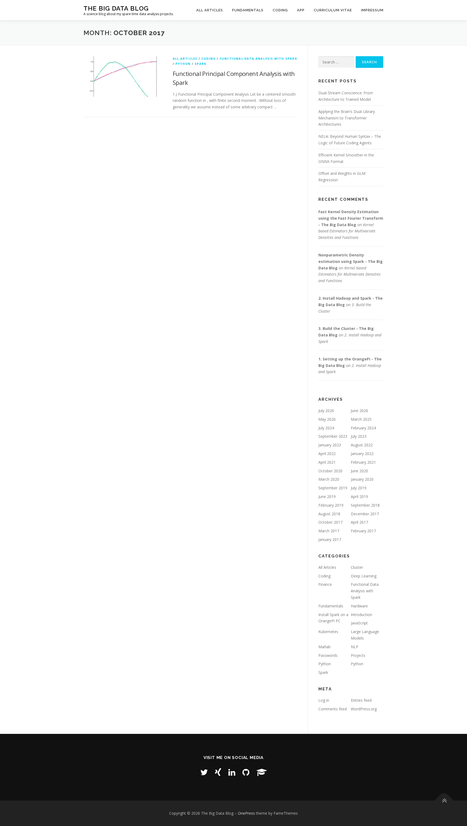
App (301, 10)
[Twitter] (204, 772)
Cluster (357, 567)
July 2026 (326, 410)
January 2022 (362, 453)
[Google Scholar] (261, 772)
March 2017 (328, 530)
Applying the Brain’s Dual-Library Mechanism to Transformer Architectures (346, 118)
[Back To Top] (444, 800)
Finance (325, 584)
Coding (280, 10)
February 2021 (363, 462)
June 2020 (359, 470)
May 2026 (327, 419)
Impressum (372, 10)
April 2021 (327, 462)
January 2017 (329, 539)
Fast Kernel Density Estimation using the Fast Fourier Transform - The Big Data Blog (350, 218)
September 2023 (332, 436)
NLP (354, 646)
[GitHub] (245, 772)
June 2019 (327, 496)
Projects (358, 655)
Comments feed (332, 708)
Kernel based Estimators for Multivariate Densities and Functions (346, 231)
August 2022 (362, 444)
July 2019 (358, 487)
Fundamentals (247, 10)
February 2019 (330, 505)
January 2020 (362, 479)
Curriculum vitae (333, 10)
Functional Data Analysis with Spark (258, 58)
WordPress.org (364, 708)
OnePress (246, 813)
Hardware (359, 605)
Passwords (328, 655)
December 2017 (365, 513)
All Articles (209, 10)
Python (183, 64)
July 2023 (358, 436)
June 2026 (359, 410)
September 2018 (365, 505)
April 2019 (359, 496)
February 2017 (363, 530)
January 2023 (329, 444)
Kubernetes (328, 631)
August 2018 (329, 513)
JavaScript (359, 623)
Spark (200, 64)
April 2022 (327, 453)
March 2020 (328, 479)
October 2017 (330, 522)
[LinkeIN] (231, 772)
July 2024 (326, 427)
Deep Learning (363, 575)
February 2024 (363, 427)
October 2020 (330, 470)
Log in (323, 700)
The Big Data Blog (116, 8)
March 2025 (361, 419)
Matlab (324, 646)
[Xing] (218, 772)
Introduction (361, 614)
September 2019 (332, 487)
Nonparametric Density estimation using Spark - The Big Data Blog (350, 261)
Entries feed (361, 700)
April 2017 (359, 522)
